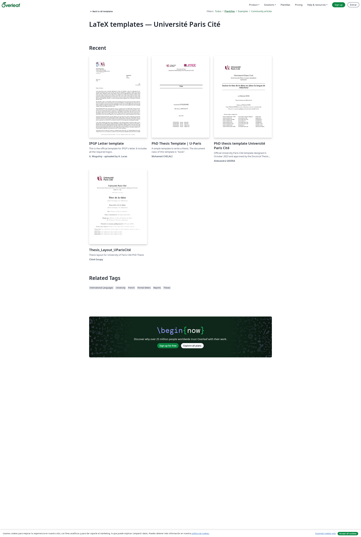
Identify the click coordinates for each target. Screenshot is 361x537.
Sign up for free (167, 345)
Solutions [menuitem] (269, 4)
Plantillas (229, 11)
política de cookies (200, 533)
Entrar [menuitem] (353, 4)
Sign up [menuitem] (339, 4)
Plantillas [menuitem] (285, 4)
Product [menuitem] (253, 4)
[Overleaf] (11, 5)
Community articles (261, 11)
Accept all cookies (347, 533)
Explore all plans (192, 345)
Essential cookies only (325, 533)
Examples (243, 11)
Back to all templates (101, 11)
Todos (218, 11)
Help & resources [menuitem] (316, 4)
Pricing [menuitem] (298, 4)
